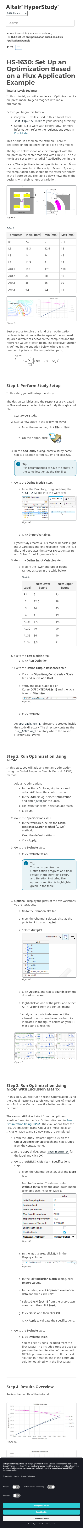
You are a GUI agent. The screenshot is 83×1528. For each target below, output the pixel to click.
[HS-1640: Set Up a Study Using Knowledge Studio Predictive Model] (12, 47)
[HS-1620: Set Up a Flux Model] (8, 47)
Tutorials (22, 33)
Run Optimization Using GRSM (39, 1122)
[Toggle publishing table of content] (18, 47)
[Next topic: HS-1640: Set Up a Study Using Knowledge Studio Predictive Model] (12, 47)
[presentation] (70, 163)
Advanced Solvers (40, 33)
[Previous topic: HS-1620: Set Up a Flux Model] (8, 47)
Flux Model (21, 133)
